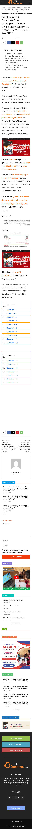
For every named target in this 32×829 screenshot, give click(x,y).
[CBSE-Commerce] (16, 765)
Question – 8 (12, 335)
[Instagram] (14, 797)
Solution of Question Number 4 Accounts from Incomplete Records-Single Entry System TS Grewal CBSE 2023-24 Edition (16, 58)
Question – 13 (12, 368)
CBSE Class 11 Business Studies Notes (14, 618)
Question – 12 (12, 364)
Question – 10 (12, 343)
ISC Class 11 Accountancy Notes (12, 612)
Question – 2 (12, 313)
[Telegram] (18, 797)
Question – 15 (12, 375)
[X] (13, 42)
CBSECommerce (7, 38)
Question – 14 (12, 371)
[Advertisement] (16, 409)
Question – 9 (12, 339)
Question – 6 (12, 328)
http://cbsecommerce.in (16, 475)
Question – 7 (12, 332)
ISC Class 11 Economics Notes (11, 606)
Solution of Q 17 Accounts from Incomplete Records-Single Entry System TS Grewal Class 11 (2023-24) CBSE (16, 488)
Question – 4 (12, 321)
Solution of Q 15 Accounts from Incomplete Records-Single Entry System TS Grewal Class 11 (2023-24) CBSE (16, 506)
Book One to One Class (9, 637)
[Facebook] (9, 42)
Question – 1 (12, 310)
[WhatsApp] (21, 42)
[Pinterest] (17, 42)
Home (3, 7)
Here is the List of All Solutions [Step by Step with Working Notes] (16, 67)
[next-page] (6, 514)
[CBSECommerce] (16, 464)
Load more (15, 623)
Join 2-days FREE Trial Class (10, 718)
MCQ (4, 629)
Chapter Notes (8, 595)
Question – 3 (12, 317)
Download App (7, 563)
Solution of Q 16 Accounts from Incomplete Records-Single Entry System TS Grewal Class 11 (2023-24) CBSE (16, 497)
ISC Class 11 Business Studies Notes (13, 600)
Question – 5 (12, 324)
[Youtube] (22, 797)
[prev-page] (3, 514)
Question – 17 (12, 382)
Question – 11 (12, 361)
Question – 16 (12, 379)
